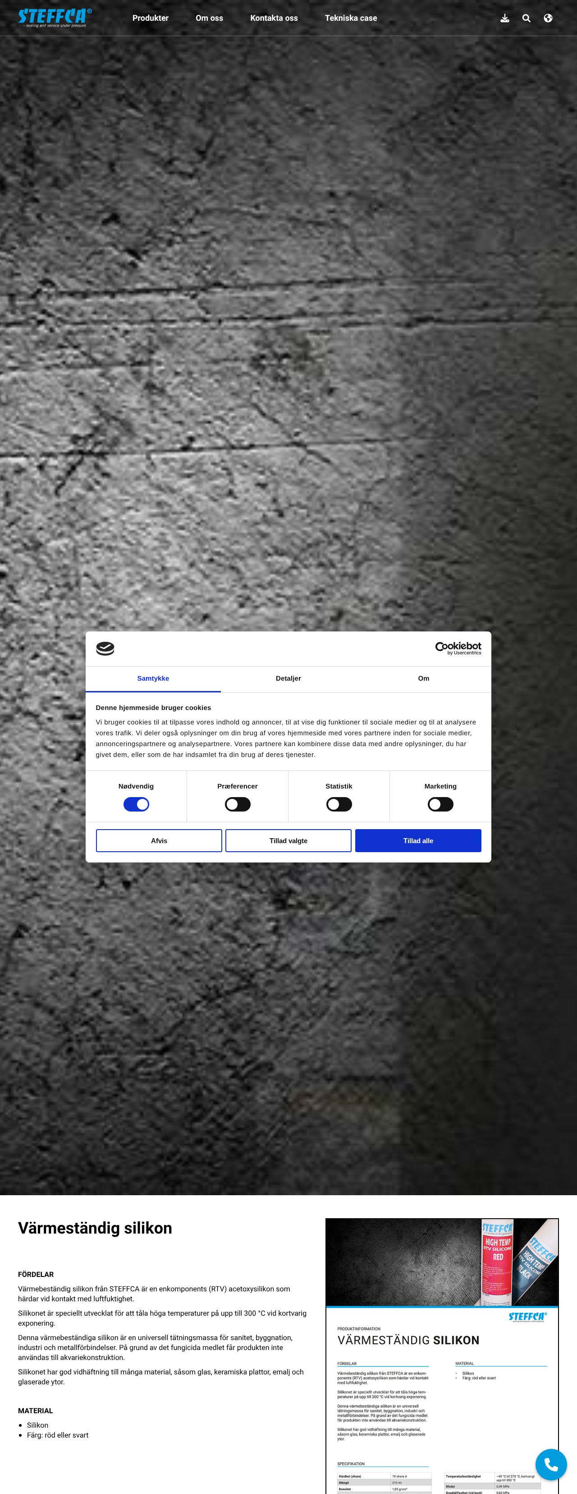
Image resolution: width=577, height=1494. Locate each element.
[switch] (238, 804)
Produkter (151, 18)
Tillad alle (418, 840)
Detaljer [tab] (288, 678)
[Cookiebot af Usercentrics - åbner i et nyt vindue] (442, 648)
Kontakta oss (274, 18)
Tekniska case (351, 18)
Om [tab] (423, 678)
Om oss (209, 18)
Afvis (159, 840)
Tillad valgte (288, 840)
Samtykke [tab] (153, 678)
